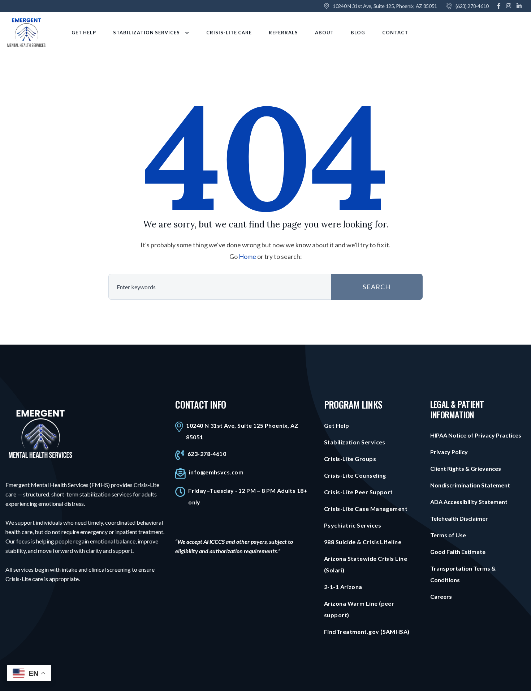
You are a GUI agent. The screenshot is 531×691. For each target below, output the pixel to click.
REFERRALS (283, 32)
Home (247, 256)
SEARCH (376, 287)
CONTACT (395, 32)
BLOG (358, 32)
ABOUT (324, 32)
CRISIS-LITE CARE (229, 32)
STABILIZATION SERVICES (146, 32)
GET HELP (84, 32)
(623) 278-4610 (472, 6)
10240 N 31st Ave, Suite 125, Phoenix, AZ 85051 (385, 6)
